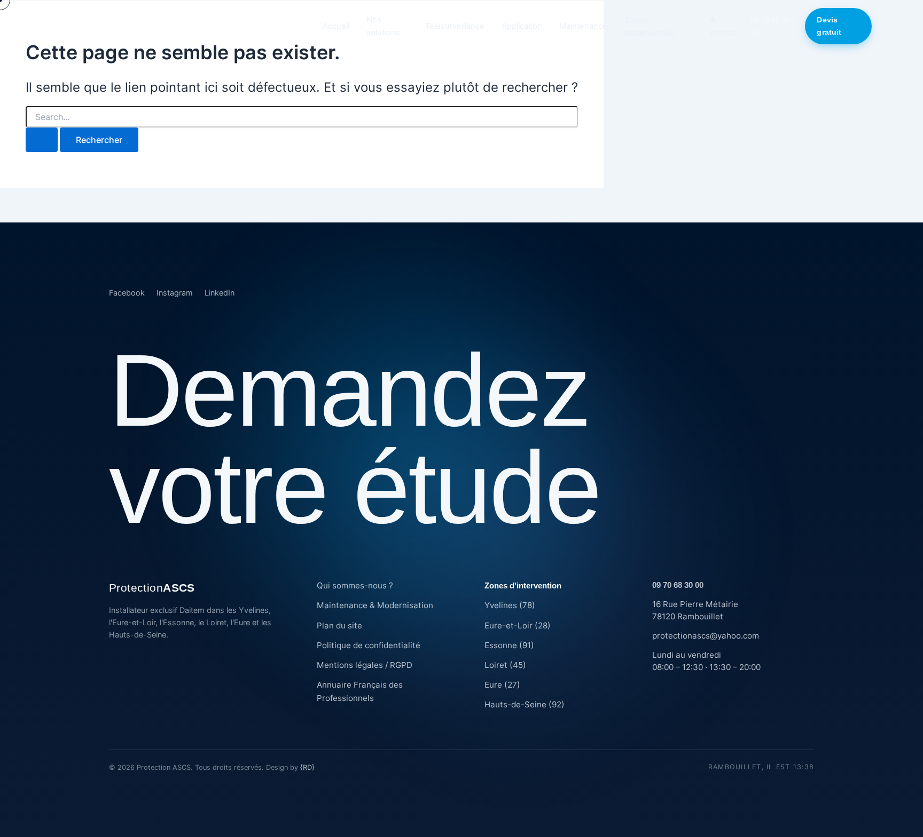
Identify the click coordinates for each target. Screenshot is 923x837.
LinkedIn (219, 292)
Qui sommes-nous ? (355, 585)
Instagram (175, 292)
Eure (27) (502, 685)
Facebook (127, 292)
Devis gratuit (829, 25)
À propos (723, 26)
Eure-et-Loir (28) (517, 625)
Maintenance (583, 26)
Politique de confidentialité (368, 645)
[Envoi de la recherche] (42, 139)
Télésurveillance (454, 26)
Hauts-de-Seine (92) (524, 704)
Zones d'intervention (649, 26)
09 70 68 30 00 (770, 26)
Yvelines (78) (509, 605)
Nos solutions (383, 26)
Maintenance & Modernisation (375, 605)
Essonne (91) (509, 645)
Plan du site (339, 625)
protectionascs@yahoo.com (705, 636)
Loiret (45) (505, 665)
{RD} (307, 767)
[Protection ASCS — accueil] (180, 26)
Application (522, 26)
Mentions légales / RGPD (364, 665)
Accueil (336, 26)
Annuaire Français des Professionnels (360, 691)
